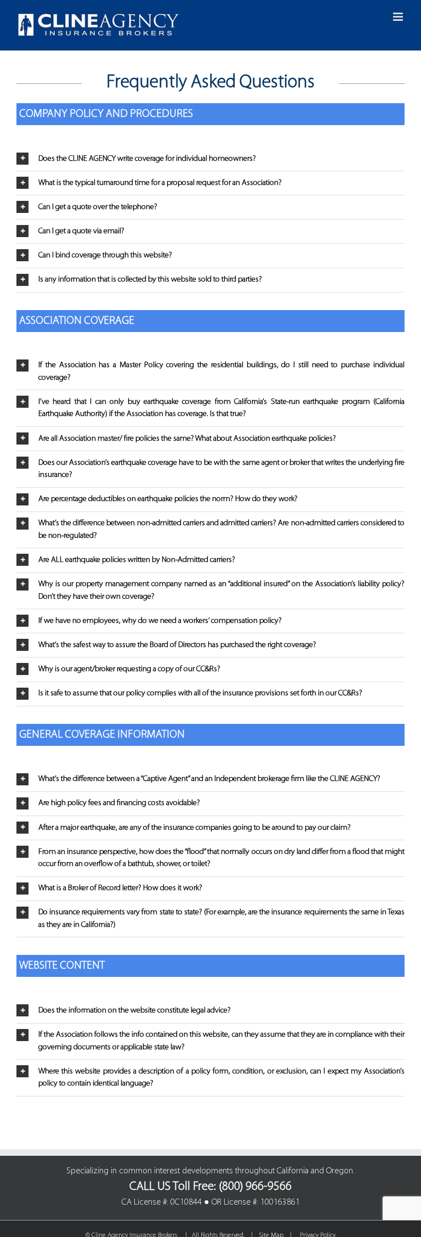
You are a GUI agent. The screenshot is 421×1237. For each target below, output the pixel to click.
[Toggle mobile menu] (399, 17)
